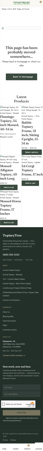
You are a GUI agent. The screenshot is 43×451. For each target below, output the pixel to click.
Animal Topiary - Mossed (12, 275)
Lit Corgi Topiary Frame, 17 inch (32, 170)
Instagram (7, 260)
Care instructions (9, 321)
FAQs (5, 325)
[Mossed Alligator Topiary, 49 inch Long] (10, 157)
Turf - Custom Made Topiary (14, 279)
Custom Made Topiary (11, 270)
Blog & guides (8, 316)
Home (4, 9)
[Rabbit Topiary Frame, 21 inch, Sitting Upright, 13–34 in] (32, 110)
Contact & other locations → (14, 355)
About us (6, 312)
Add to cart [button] (9, 187)
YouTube (29, 260)
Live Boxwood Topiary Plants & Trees (17, 288)
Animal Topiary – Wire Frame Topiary (17, 283)
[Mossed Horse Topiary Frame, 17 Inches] (10, 193)
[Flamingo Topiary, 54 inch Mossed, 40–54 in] (10, 108)
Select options (31, 152)
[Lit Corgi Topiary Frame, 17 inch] (32, 157)
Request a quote (6, 136)
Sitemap (13, 440)
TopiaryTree (12, 235)
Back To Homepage (23, 77)
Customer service (10, 330)
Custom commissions (11, 300)
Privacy (5, 440)
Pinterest (18, 260)
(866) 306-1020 (11, 254)
